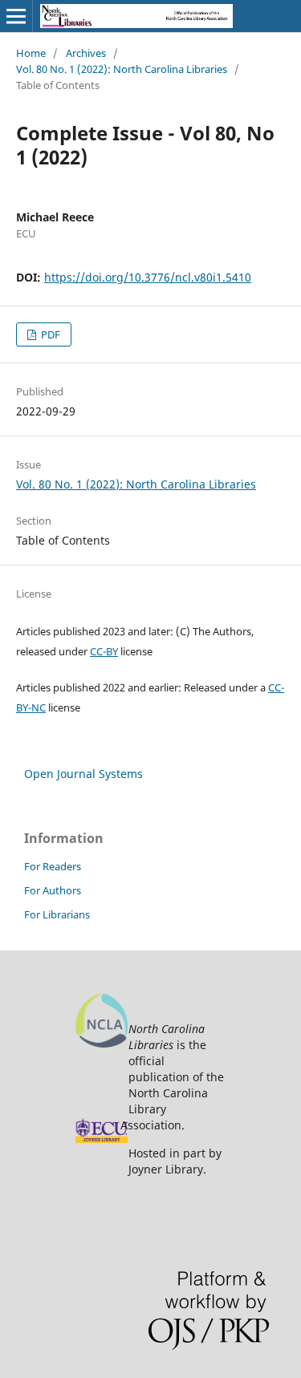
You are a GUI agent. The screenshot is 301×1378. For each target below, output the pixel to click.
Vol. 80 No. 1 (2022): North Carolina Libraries (121, 69)
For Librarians (57, 914)
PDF (49, 334)
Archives (86, 53)
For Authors (52, 890)
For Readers (52, 866)
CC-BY (104, 651)
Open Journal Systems (83, 773)
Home (31, 53)
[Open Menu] (16, 16)
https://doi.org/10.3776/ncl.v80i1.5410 (147, 277)
